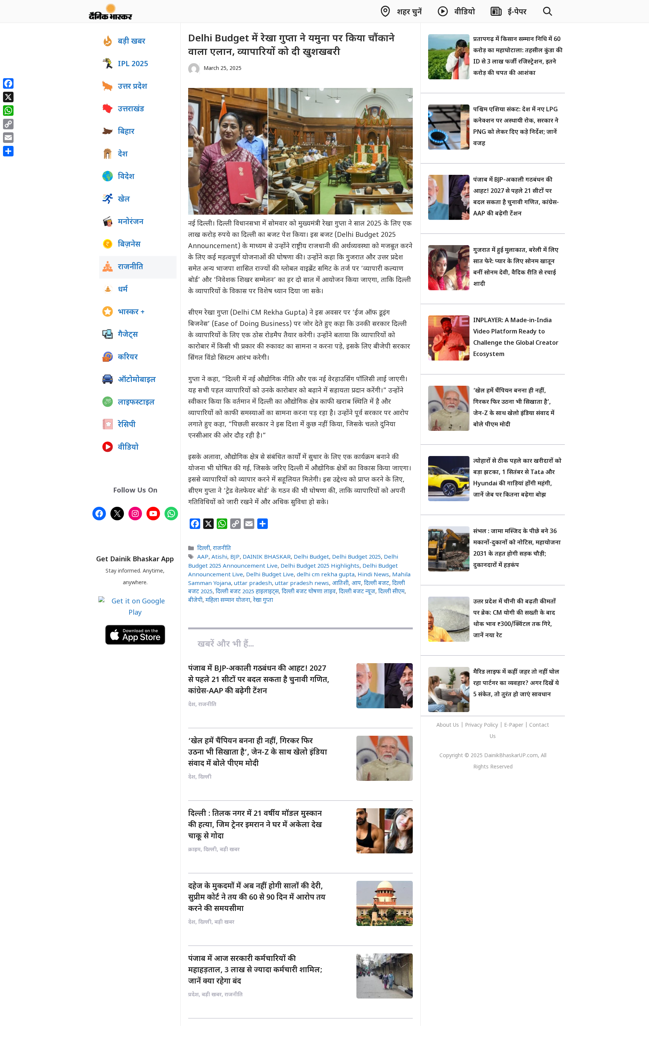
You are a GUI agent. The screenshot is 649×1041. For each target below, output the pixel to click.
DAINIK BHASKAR (267, 557)
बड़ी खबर (131, 42)
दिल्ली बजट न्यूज (357, 592)
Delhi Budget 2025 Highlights (320, 566)
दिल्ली (203, 548)
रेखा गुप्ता (263, 600)
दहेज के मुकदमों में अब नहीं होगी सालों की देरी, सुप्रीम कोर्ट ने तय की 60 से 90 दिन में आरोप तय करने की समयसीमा (257, 898)
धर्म (123, 290)
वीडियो (128, 448)
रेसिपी (127, 425)
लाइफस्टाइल (136, 403)
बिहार (126, 132)
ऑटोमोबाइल (137, 380)
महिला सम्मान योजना (227, 600)
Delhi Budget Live (270, 575)
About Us (448, 725)
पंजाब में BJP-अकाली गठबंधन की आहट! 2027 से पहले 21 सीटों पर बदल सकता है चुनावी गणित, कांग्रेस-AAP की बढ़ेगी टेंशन (258, 680)
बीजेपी (195, 600)
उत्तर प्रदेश (132, 87)
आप (356, 583)
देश (123, 154)
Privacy (474, 725)
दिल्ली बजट (376, 583)
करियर (128, 357)
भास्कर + (131, 312)
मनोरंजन (130, 222)
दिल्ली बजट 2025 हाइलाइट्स (247, 592)
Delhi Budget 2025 (356, 557)
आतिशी (340, 583)
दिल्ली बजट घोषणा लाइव (309, 592)
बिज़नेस (129, 245)
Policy (491, 725)
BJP (235, 557)
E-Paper (513, 725)
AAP (202, 557)
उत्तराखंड (131, 109)
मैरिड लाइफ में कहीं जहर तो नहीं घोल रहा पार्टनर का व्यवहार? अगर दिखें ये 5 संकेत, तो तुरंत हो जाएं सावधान (516, 683)
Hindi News (373, 575)
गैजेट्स (128, 335)
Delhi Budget (311, 557)
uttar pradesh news (302, 583)
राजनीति (222, 548)
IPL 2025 (133, 64)
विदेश (126, 177)
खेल (124, 200)
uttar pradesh (253, 583)
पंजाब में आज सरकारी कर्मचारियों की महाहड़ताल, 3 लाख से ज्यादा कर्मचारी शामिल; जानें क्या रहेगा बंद (255, 970)
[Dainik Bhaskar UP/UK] (111, 11)
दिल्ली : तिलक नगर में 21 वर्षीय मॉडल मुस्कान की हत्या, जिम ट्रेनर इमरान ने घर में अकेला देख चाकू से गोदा (255, 825)
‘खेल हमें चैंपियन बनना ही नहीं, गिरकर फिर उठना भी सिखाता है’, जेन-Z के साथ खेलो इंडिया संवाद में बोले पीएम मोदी (257, 752)
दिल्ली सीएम (391, 592)
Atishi (219, 557)
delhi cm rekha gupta (326, 575)
